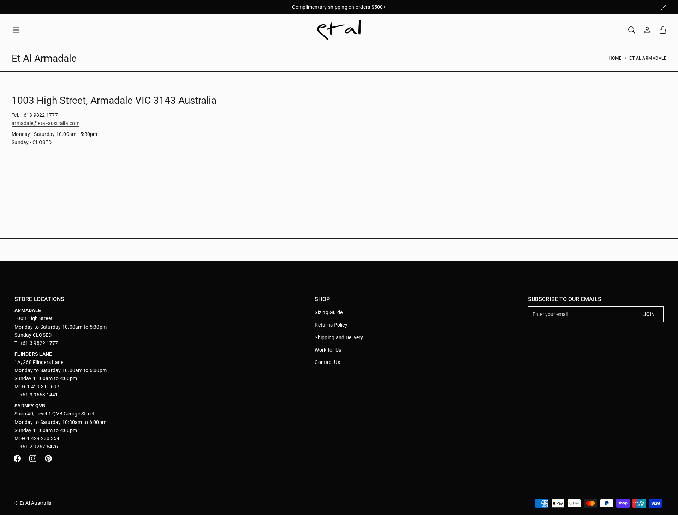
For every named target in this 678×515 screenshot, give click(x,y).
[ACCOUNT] (647, 30)
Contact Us (327, 362)
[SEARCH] (632, 30)
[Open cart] (663, 30)
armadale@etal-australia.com (45, 123)
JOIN (649, 314)
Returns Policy (331, 325)
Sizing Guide (329, 312)
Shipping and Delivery (339, 337)
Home (615, 58)
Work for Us (328, 350)
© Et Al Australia (33, 503)
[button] (18, 30)
